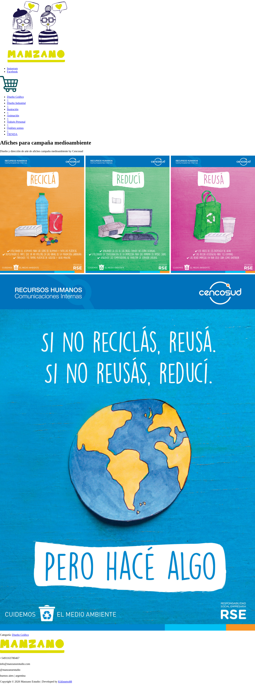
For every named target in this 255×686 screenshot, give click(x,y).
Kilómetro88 (65, 681)
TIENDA (12, 134)
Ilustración (12, 109)
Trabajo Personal (16, 121)
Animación (13, 115)
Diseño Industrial (16, 103)
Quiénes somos (15, 128)
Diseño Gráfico (15, 96)
